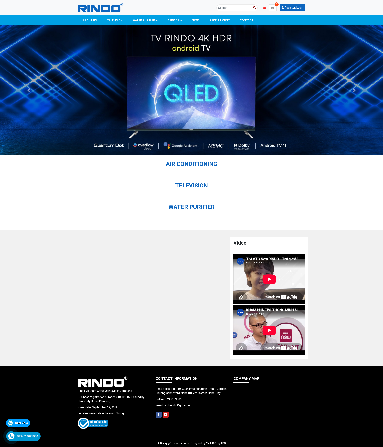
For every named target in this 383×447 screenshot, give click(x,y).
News (196, 20)
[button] (28, 90)
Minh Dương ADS (216, 443)
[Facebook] (159, 415)
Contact (246, 20)
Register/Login (293, 7)
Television (115, 20)
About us (90, 20)
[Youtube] (166, 415)
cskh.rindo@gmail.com (178, 405)
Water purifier (144, 20)
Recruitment (220, 20)
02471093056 (174, 399)
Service (173, 20)
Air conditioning (191, 163)
